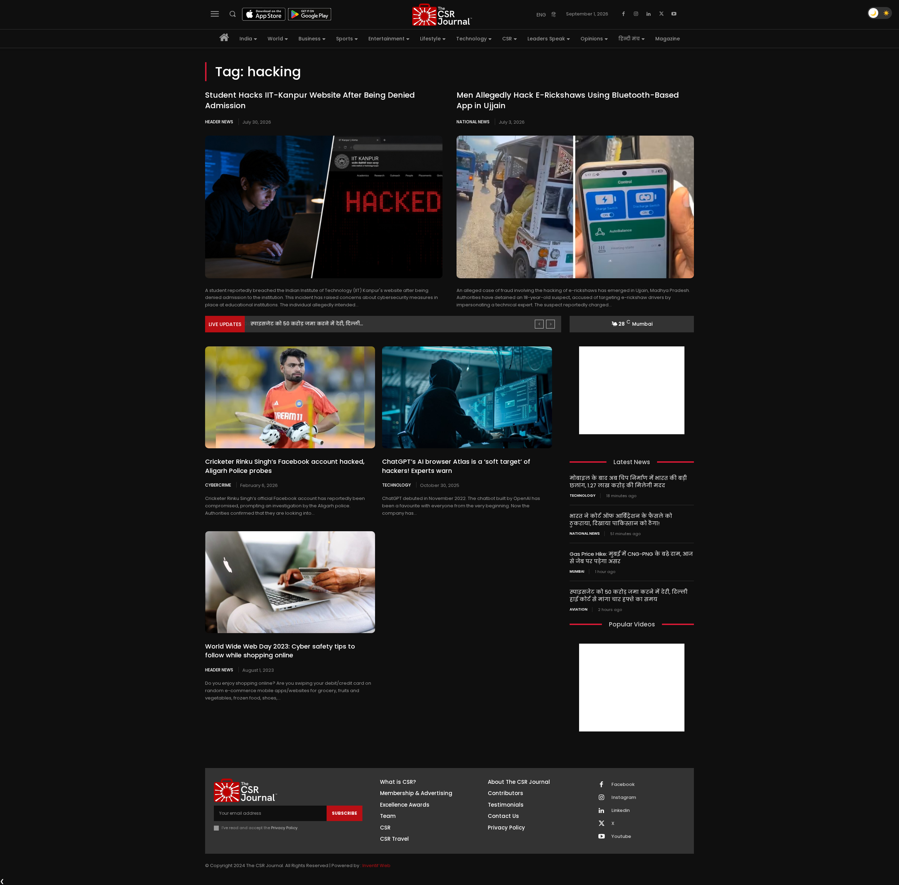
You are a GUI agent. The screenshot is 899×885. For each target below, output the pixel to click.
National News (473, 122)
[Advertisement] (631, 390)
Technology (396, 485)
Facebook (623, 784)
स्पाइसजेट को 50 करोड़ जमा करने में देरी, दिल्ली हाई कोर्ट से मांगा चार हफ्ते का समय (629, 595)
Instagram (623, 797)
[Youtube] (674, 14)
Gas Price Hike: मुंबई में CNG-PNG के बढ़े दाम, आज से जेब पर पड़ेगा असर (631, 557)
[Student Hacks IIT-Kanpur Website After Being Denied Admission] (323, 207)
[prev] (539, 324)
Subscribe (344, 813)
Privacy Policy (284, 828)
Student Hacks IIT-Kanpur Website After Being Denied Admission (310, 100)
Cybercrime (218, 485)
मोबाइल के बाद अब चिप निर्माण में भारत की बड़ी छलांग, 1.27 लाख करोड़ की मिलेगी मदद (628, 481)
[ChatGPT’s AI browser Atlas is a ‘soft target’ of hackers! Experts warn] (467, 397)
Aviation (579, 609)
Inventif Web (376, 865)
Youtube (621, 836)
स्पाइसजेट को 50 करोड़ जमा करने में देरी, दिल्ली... (306, 323)
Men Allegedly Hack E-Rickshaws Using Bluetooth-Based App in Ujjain (568, 100)
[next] (550, 324)
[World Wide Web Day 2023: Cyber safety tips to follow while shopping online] (290, 582)
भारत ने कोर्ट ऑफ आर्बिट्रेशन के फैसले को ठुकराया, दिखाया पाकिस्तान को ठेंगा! (621, 519)
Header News (219, 122)
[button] (232, 13)
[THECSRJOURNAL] (442, 15)
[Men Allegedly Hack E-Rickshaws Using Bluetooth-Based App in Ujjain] (575, 207)
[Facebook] (623, 14)
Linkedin (620, 810)
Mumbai (577, 571)
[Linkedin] (649, 14)
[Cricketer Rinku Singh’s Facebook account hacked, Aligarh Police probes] (290, 397)
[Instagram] (636, 14)
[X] (661, 14)
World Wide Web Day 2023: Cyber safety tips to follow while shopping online (280, 650)
